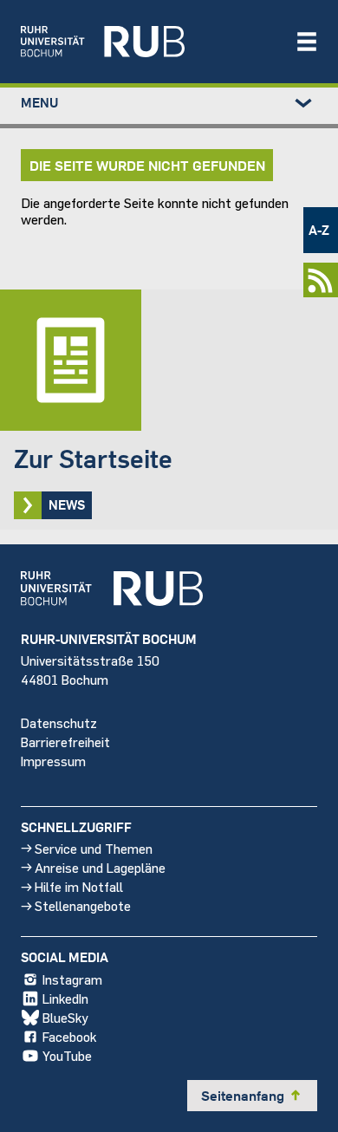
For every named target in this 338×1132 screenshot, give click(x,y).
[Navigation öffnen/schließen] (307, 42)
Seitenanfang (252, 1095)
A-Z (319, 229)
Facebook (69, 1036)
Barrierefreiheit (65, 741)
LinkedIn (65, 998)
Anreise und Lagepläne (100, 867)
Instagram (72, 979)
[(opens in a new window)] (149, 41)
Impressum (53, 760)
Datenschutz (59, 722)
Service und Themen (94, 848)
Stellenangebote (83, 905)
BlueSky (65, 1017)
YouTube (67, 1055)
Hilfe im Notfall (79, 886)
